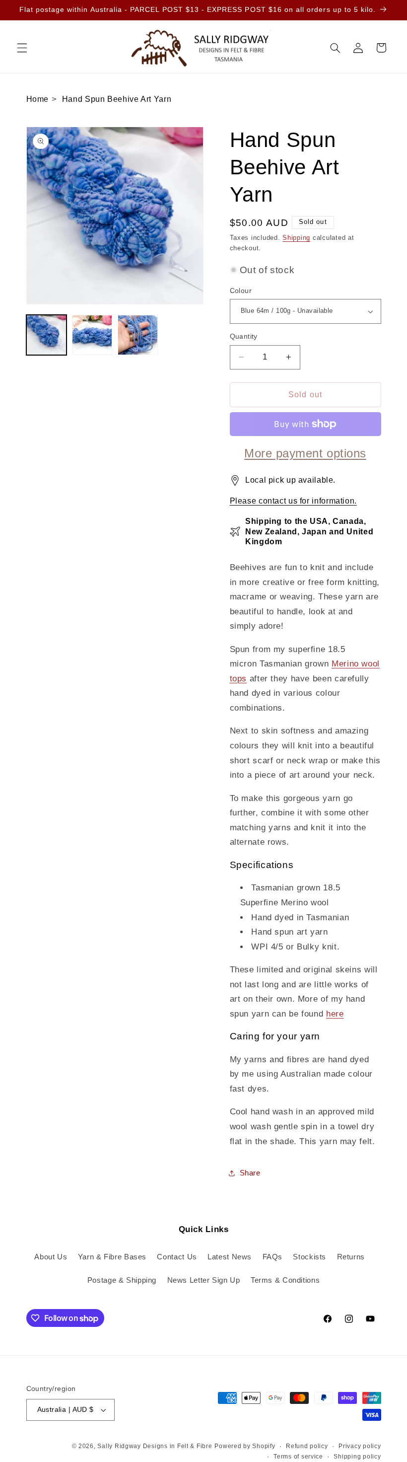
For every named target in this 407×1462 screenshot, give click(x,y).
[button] (21, 47)
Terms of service (298, 1457)
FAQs (273, 1257)
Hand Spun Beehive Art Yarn (116, 99)
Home (37, 99)
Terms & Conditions (285, 1280)
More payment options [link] (305, 453)
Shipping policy (357, 1457)
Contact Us (177, 1257)
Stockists (309, 1257)
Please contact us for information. (293, 501)
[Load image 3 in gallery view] (138, 335)
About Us (50, 1257)
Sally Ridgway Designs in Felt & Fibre (154, 1446)
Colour (241, 290)
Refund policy (307, 1446)
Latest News (229, 1257)
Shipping (296, 237)
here (335, 1014)
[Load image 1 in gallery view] (46, 335)
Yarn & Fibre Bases (112, 1257)
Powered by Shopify (244, 1446)
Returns (351, 1257)
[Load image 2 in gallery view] (92, 335)
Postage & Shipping (121, 1280)
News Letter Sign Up (203, 1280)
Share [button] (250, 1173)
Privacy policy (360, 1446)
